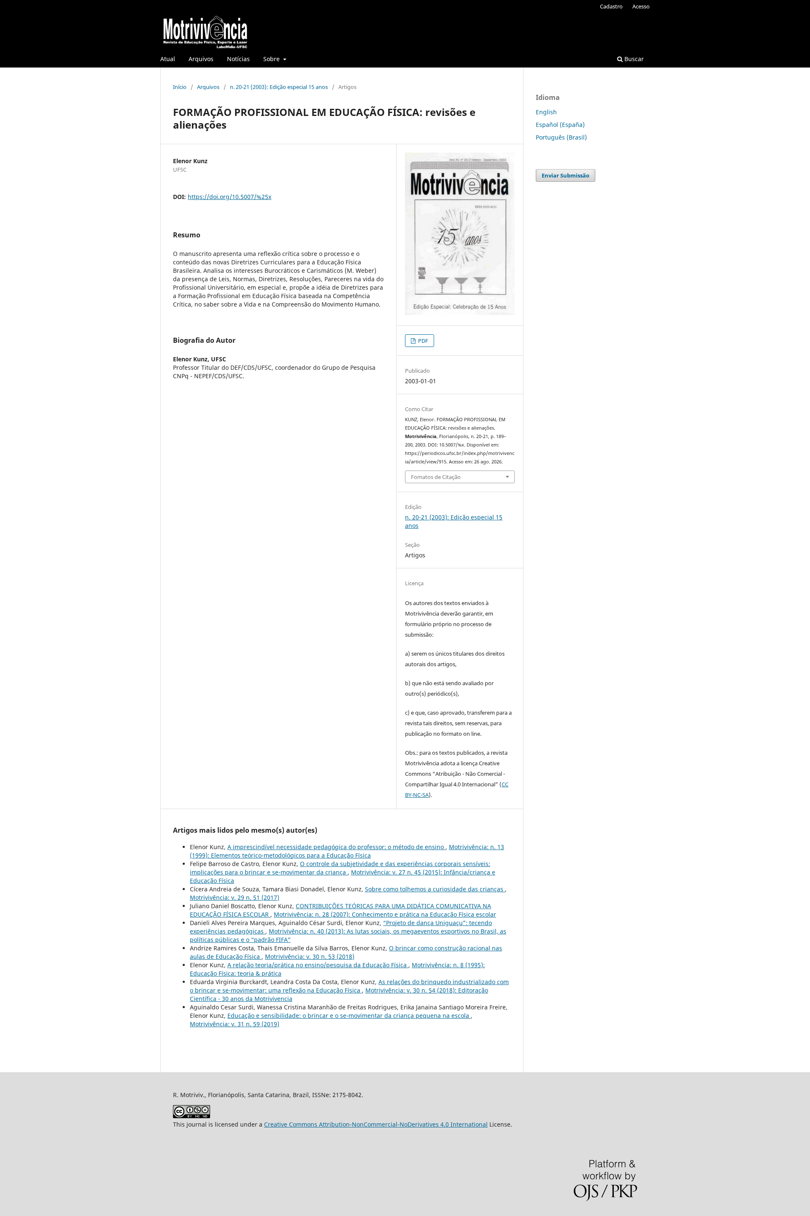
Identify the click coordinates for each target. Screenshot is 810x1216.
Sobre (272, 59)
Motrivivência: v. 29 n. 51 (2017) (234, 897)
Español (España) (560, 125)
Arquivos (201, 59)
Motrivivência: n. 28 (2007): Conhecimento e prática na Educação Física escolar (385, 914)
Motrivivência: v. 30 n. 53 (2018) (309, 956)
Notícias (238, 59)
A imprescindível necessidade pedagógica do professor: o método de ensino (336, 847)
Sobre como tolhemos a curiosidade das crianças (435, 889)
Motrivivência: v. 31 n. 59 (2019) (234, 1024)
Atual (167, 59)
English (546, 112)
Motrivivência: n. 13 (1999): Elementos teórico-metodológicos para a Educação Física (347, 851)
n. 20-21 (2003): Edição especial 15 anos (279, 87)
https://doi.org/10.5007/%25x (229, 197)
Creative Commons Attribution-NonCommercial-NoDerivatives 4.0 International (376, 1124)
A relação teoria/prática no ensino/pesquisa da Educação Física (317, 965)
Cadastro (611, 6)
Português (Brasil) (561, 137)
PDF (422, 340)
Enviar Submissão (565, 175)
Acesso (641, 6)
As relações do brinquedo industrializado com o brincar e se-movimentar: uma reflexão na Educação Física (349, 986)
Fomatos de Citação (436, 477)
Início (179, 87)
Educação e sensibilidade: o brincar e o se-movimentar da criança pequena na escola (349, 1016)
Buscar (633, 59)
